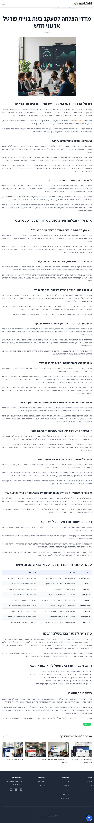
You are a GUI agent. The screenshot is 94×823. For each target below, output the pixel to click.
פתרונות (66, 781)
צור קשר (89, 790)
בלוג (90, 786)
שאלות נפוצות (42, 781)
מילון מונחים (42, 786)
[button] (8, 736)
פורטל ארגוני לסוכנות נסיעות (14, 760)
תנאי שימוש (42, 812)
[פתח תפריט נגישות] (89, 818)
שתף (86, 724)
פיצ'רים (66, 786)
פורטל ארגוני (77, 120)
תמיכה (44, 790)
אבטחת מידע (65, 799)
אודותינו (89, 781)
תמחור (67, 790)
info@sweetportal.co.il (13, 781)
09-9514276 (16, 785)
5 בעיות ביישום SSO (40, 760)
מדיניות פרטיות (50, 812)
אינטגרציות (65, 794)
